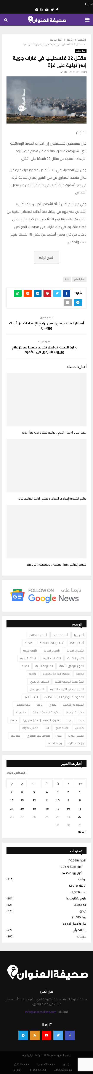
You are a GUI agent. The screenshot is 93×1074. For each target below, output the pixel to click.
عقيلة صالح (62, 727)
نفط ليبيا (15, 735)
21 (11, 808)
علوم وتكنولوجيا (76, 898)
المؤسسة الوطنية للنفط (69, 681)
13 (22, 800)
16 (68, 808)
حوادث (82, 879)
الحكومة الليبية (44, 665)
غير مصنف (80, 904)
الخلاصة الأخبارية (38, 1070)
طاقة (13, 720)
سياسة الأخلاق (21, 1064)
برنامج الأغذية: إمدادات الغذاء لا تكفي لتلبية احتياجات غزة (52, 498)
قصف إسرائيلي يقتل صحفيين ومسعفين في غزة (57, 564)
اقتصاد (29, 642)
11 (47, 800)
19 (34, 808)
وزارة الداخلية (76, 743)
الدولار (80, 673)
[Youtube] (46, 1035)
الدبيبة (25, 665)
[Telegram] (23, 1035)
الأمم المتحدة (75, 658)
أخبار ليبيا (79, 635)
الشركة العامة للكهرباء (56, 673)
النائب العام (31, 697)
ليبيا (47, 727)
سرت (69, 720)
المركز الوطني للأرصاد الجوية (67, 689)
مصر (59, 735)
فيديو (83, 911)
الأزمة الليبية (30, 650)
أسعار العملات (38, 635)
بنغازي (52, 704)
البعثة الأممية (28, 658)
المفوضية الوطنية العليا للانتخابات (64, 697)
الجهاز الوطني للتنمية (71, 665)
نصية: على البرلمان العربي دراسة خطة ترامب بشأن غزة (54, 432)
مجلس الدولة (30, 727)
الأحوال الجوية (75, 650)
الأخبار (83, 860)
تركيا (39, 704)
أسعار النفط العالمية (52, 642)
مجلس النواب (76, 735)
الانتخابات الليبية (52, 658)
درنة (81, 720)
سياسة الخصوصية (46, 1064)
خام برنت (21, 712)
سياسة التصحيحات (63, 1070)
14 (11, 800)
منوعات (82, 936)
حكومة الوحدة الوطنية (45, 712)
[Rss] (35, 1035)
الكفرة (33, 673)
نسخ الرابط (45, 257)
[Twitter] (58, 1035)
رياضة (83, 885)
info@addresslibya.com (40, 1012)
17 (57, 808)
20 (22, 808)
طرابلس (79, 727)
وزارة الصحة (55, 743)
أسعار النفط (77, 642)
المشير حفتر (37, 689)
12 (34, 800)
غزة (67, 279)
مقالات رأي (79, 930)
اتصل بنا (89, 4)
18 (47, 808)
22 (80, 817)
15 (80, 808)
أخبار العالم (79, 279)
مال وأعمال (79, 923)
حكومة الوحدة (75, 712)
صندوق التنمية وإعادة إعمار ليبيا (41, 720)
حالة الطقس (23, 704)
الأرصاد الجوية (52, 650)
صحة (83, 892)
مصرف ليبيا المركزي (38, 735)
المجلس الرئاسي (39, 681)
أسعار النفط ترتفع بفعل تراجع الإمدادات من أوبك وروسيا (46, 325)
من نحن (67, 1064)
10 (57, 800)
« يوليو (82, 831)
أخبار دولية (80, 51)
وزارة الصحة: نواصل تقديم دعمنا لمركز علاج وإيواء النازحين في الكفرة (44, 349)
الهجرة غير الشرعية (73, 704)
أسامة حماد (60, 635)
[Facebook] (70, 1035)
